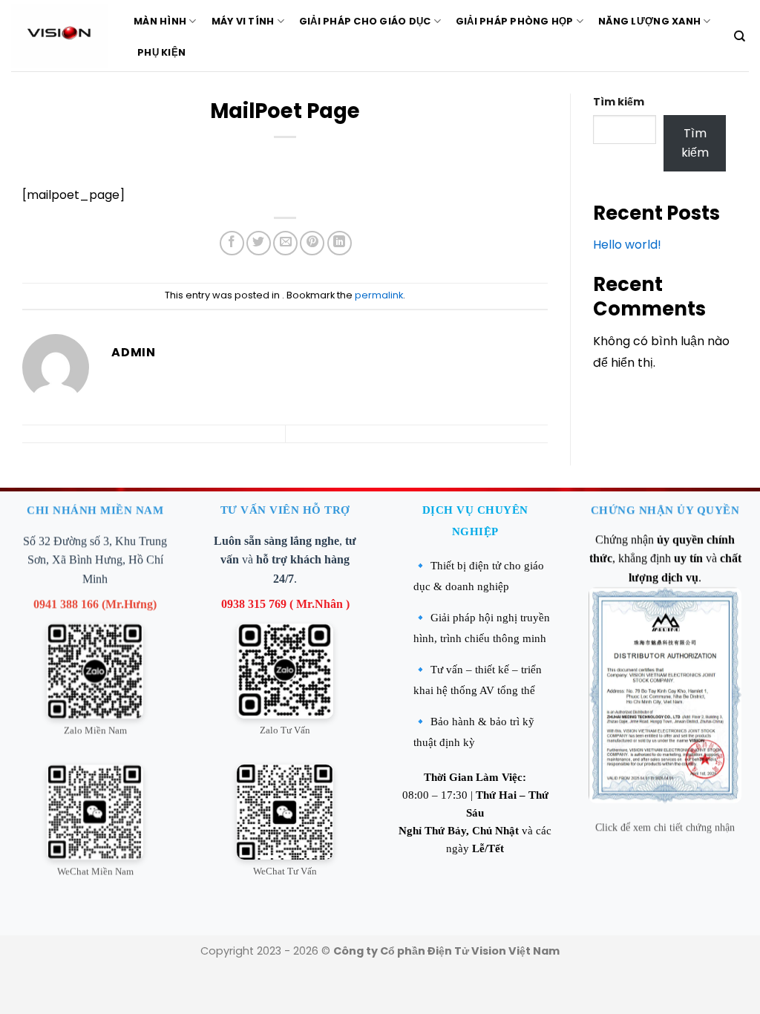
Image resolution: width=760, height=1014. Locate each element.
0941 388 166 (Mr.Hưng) (95, 603)
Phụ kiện (161, 52)
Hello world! (627, 244)
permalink (379, 295)
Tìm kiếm (618, 101)
